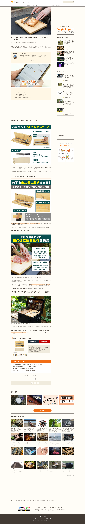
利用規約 (36, 510)
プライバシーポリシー (42, 510)
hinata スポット (46, 518)
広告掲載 (42, 509)
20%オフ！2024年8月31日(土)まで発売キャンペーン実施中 (25, 97)
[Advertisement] (20, 110)
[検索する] (73, 1)
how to (52, 5)
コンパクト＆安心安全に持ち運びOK (20, 94)
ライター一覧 (58, 509)
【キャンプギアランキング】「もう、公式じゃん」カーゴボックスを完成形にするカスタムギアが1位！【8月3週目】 (69, 41)
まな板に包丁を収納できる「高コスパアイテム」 (23, 92)
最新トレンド (27, 375)
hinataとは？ (37, 509)
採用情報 (49, 510)
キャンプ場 (42, 5)
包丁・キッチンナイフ (33, 375)
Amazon (15, 352)
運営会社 (53, 510)
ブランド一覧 (52, 509)
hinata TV (52, 518)
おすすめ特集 (27, 5)
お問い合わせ (47, 509)
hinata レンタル (39, 518)
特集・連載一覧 (42, 410)
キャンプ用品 (34, 5)
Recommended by (69, 475)
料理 (47, 5)
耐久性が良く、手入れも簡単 (19, 95)
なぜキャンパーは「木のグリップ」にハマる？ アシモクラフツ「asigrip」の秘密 (69, 47)
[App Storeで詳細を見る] (21, 510)
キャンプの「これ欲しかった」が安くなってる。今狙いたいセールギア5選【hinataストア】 (69, 58)
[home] (42, 516)
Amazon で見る (33, 341)
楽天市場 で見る (44, 341)
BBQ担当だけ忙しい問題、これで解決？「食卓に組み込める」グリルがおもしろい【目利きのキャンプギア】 (69, 52)
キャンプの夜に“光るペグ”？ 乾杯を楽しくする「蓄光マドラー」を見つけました (69, 63)
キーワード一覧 (63, 509)
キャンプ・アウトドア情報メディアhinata (18, 500)
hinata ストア (33, 518)
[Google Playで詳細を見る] (27, 510)
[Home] (20, 2)
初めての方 (58, 5)
